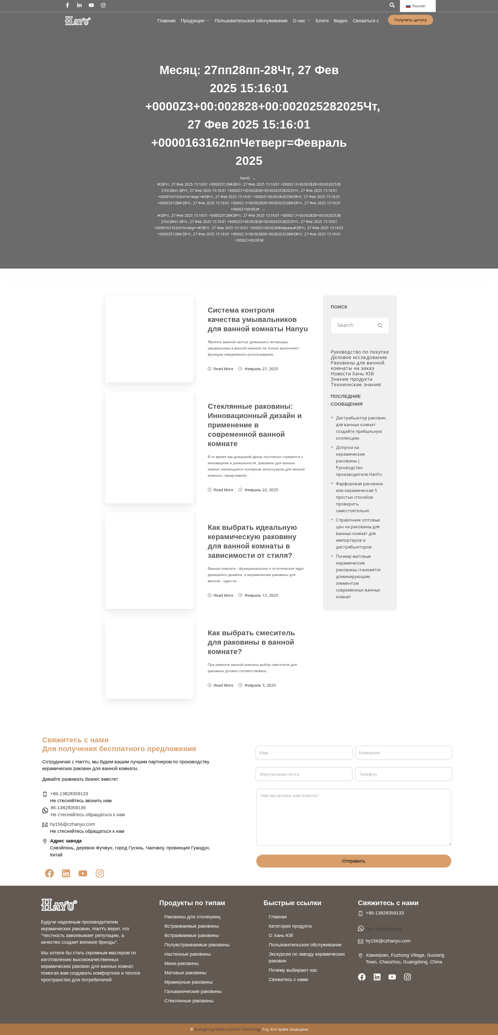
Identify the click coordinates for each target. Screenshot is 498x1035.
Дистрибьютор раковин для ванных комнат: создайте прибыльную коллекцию (361, 428)
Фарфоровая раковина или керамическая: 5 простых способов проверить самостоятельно (359, 497)
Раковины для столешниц (192, 916)
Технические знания (356, 384)
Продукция (192, 20)
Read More (223, 368)
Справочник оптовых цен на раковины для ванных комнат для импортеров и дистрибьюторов (358, 533)
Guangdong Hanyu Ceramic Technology (227, 1029)
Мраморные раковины (188, 982)
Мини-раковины (181, 963)
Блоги (322, 20)
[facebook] (69, 5)
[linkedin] (81, 5)
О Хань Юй (281, 935)
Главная (166, 20)
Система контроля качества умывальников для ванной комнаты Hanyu (258, 319)
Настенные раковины (187, 954)
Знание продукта (351, 379)
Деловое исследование (359, 357)
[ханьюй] (78, 20)
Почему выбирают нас (293, 970)
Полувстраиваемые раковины (197, 944)
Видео (341, 20)
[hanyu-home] (59, 905)
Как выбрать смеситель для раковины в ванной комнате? (251, 642)
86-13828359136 (384, 929)
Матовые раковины (185, 972)
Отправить (353, 861)
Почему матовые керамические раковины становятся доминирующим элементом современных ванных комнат (358, 576)
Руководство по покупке (360, 351)
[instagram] (104, 5)
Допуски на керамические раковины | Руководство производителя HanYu (359, 461)
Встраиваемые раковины (191, 926)
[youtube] (92, 5)
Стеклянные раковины (188, 1000)
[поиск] (392, 5)
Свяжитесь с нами (288, 979)
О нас (299, 20)
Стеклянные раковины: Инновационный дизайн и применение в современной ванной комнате (255, 425)
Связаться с (366, 20)
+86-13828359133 (69, 793)
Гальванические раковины (193, 991)
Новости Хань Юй (352, 373)
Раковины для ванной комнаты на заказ (357, 365)
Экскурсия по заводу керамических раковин (307, 957)
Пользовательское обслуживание (251, 20)
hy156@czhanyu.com (72, 824)
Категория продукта (290, 926)
